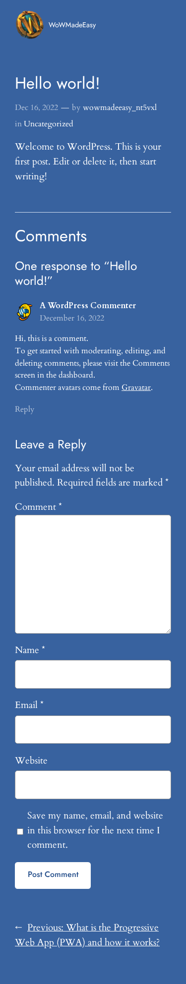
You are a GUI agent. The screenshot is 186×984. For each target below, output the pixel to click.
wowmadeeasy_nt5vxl (120, 107)
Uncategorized (48, 123)
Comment (38, 506)
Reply (24, 409)
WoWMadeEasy (72, 25)
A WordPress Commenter (88, 305)
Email (29, 705)
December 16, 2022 (72, 318)
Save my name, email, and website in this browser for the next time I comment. (95, 830)
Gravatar (136, 387)
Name (30, 650)
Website (31, 760)
